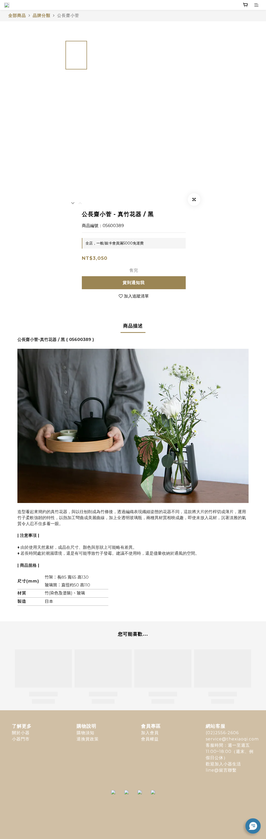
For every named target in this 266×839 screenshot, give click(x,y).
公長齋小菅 (68, 15)
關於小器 (21, 732)
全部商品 (17, 15)
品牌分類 (41, 15)
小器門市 (21, 739)
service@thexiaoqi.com (232, 739)
